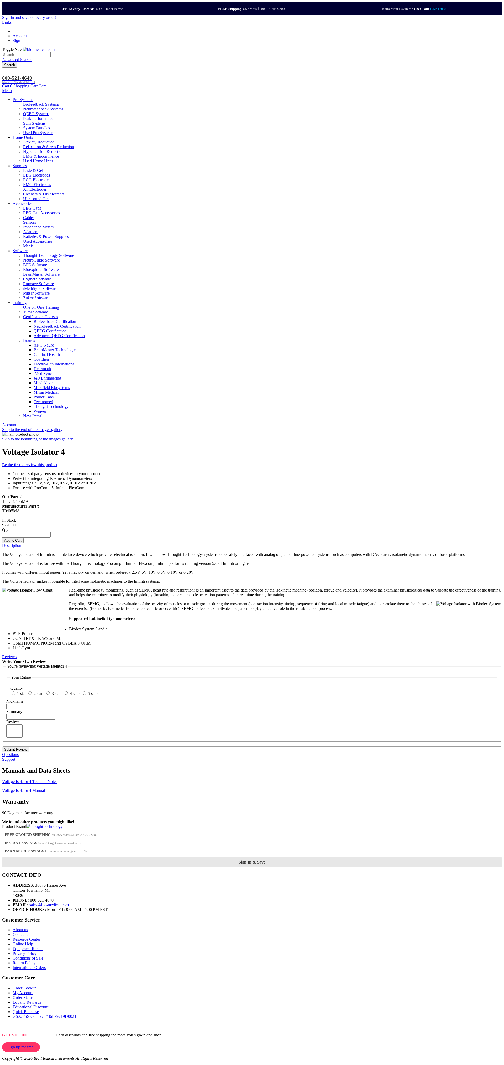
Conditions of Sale (28, 958)
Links (7, 22)
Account (20, 36)
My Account (23, 993)
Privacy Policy (25, 953)
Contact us (21, 934)
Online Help (23, 944)
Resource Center (26, 939)
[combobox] (26, 54)
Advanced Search (17, 59)
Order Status (23, 997)
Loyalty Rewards (27, 1002)
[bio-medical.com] (39, 49)
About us (20, 930)
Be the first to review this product (29, 464)
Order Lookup (24, 988)
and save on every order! (29, 17)
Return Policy (24, 963)
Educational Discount (30, 1007)
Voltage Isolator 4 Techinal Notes (29, 781)
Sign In (19, 40)
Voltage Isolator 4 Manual (23, 790)
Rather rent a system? (414, 9)
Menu (7, 90)
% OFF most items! (90, 9)
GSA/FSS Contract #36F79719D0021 (44, 1016)
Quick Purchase (26, 1011)
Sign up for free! (21, 1047)
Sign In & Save (252, 862)
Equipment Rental (28, 948)
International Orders (29, 967)
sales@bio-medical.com (49, 905)
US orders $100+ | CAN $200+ (252, 9)
